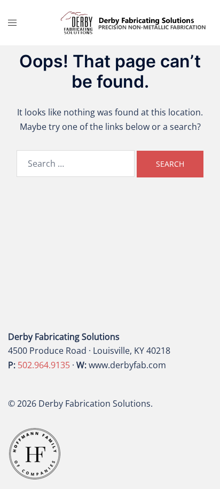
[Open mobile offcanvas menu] (12, 22)
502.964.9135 (44, 365)
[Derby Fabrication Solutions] (133, 22)
